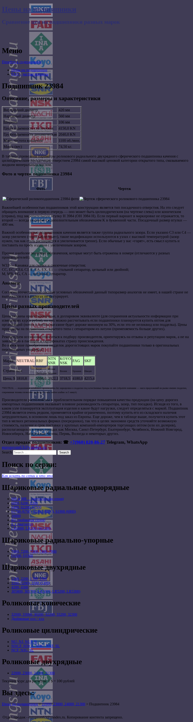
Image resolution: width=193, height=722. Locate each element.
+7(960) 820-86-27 (87, 442)
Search (7, 452)
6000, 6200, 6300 (24, 503)
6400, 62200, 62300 (26, 507)
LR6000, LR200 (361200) (31, 528)
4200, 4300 (19, 587)
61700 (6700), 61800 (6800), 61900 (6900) (43, 511)
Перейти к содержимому (22, 62)
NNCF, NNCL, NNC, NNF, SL (35, 646)
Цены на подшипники (39, 9)
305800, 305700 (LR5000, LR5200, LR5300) (45, 591)
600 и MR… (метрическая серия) (37, 499)
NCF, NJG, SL (22, 650)
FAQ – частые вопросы (29, 74)
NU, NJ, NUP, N (24, 642)
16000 (16, 516)
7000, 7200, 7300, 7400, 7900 (33, 551)
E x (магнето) (22, 524)
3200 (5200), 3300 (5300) (30, 583)
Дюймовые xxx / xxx (27, 619)
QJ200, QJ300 (22, 556)
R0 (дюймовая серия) (28, 520)
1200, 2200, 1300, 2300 (29, 579)
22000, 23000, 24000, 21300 (33, 673)
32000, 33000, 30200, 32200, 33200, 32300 (44, 614)
